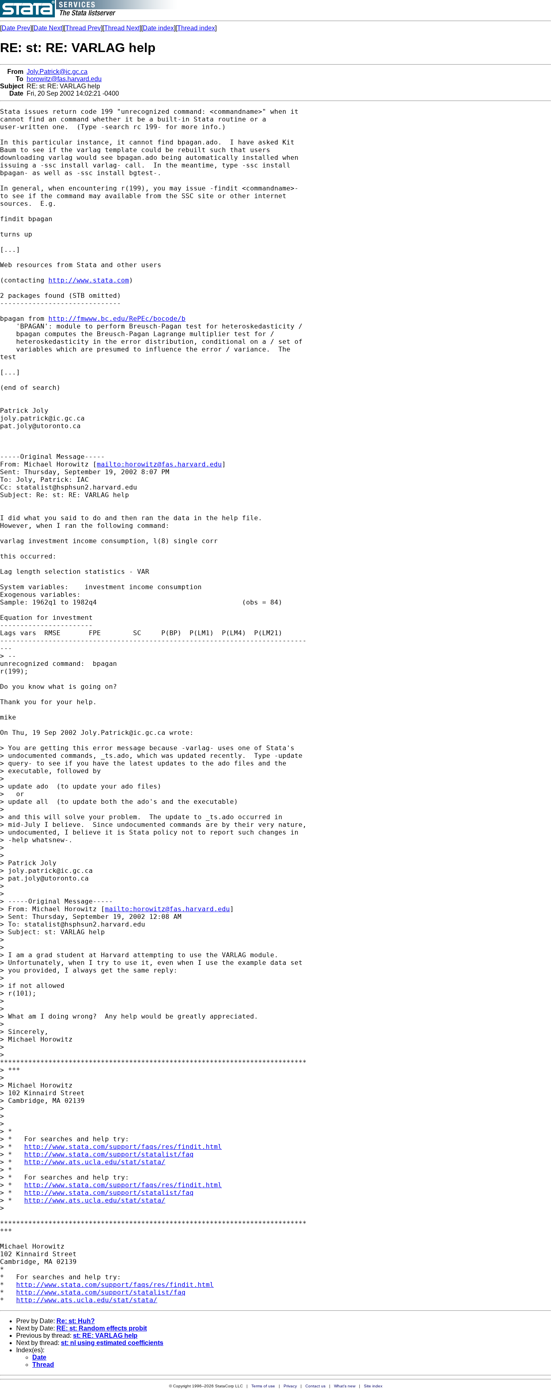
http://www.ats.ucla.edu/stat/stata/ (94, 1162)
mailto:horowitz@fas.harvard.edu (159, 464)
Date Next (47, 28)
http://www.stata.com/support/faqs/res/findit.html (123, 1147)
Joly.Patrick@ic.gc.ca (57, 71)
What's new (344, 1386)
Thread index (196, 28)
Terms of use (263, 1386)
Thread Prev (83, 28)
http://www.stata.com (88, 280)
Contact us (315, 1386)
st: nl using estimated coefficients (112, 1342)
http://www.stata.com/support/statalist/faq (109, 1154)
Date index (158, 28)
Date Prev (16, 28)
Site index (373, 1386)
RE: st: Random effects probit (101, 1328)
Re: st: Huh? (75, 1321)
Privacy (290, 1386)
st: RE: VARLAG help (105, 1335)
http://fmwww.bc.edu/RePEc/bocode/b (117, 318)
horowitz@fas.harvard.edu (64, 78)
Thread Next (122, 28)
